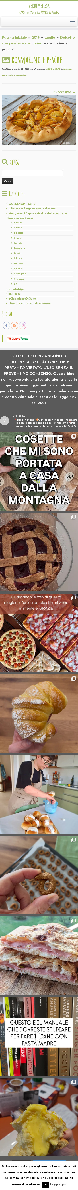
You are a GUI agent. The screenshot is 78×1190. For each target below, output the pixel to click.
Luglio (49, 37)
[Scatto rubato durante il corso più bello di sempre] (39, 794)
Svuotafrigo (16, 289)
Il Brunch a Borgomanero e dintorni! (32, 208)
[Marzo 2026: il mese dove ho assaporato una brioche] (39, 1117)
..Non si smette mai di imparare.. (30, 303)
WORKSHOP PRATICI (22, 204)
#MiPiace (15, 294)
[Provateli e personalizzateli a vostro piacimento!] (39, 875)
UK (15, 284)
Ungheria (19, 279)
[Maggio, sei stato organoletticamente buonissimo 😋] (39, 713)
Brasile (18, 238)
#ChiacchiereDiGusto (23, 299)
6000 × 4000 (53, 69)
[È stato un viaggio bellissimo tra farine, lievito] (39, 633)
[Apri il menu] (72, 21)
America (18, 223)
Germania (19, 248)
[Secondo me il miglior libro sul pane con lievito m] (39, 1036)
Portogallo (20, 274)
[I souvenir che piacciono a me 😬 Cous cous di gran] (39, 471)
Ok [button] (45, 1185)
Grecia (17, 253)
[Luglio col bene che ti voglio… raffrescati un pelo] (39, 552)
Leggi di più (58, 1184)
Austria (18, 228)
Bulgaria (18, 233)
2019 (36, 37)
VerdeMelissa (39, 5)
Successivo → (64, 92)
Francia (18, 243)
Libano (18, 259)
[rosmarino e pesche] (39, 120)
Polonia (18, 269)
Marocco (18, 264)
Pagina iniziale (14, 37)
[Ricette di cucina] (18, 338)
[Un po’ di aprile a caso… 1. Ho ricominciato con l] (39, 955)
